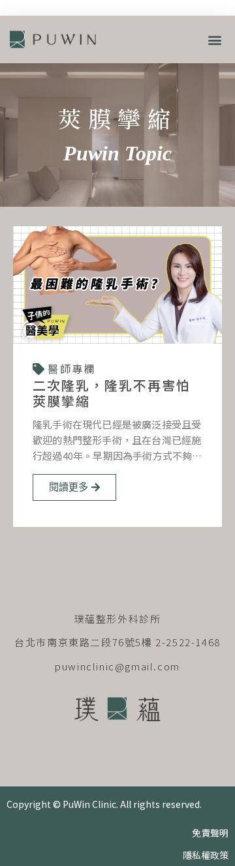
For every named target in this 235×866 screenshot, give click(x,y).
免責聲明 (210, 832)
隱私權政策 (205, 854)
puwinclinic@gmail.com (117, 666)
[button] (214, 39)
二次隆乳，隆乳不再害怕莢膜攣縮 (112, 393)
